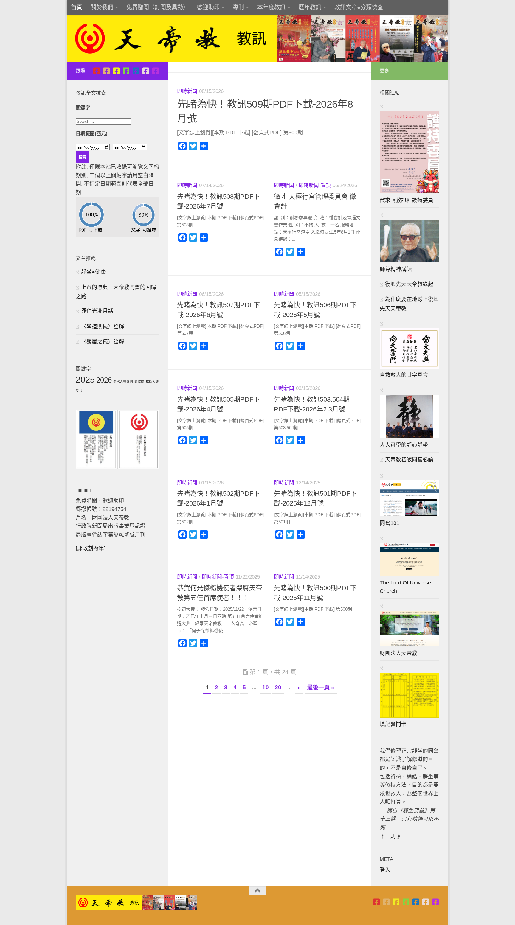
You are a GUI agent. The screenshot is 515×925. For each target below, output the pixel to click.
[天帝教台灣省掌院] (106, 70)
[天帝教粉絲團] (155, 70)
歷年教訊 (310, 7)
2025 (85, 379)
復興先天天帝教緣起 (409, 284)
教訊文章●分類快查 (358, 7)
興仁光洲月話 (97, 311)
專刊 (238, 7)
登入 (385, 870)
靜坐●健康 (93, 272)
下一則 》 (391, 836)
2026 (104, 380)
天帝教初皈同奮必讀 (409, 460)
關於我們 (102, 7)
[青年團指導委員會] (126, 70)
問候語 (139, 381)
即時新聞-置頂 (315, 185)
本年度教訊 (271, 7)
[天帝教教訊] (135, 70)
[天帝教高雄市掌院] (116, 70)
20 (278, 687)
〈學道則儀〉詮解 (102, 326)
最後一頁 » (320, 687)
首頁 (76, 7)
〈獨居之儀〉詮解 (102, 342)
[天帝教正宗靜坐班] (145, 70)
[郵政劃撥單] (91, 548)
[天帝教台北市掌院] (96, 70)
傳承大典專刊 (123, 381)
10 (265, 687)
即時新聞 (187, 91)
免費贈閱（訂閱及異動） (157, 7)
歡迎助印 (208, 7)
